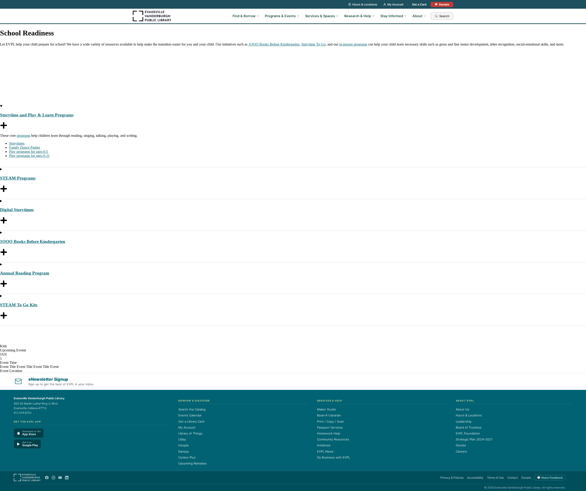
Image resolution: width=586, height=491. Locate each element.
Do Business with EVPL (333, 457)
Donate (461, 445)
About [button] (417, 16)
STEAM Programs (17, 178)
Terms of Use (495, 477)
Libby (182, 439)
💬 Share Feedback (550, 477)
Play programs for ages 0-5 (28, 152)
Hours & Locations (364, 4)
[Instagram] (53, 477)
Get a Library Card (191, 421)
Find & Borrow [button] (244, 16)
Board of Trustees (468, 427)
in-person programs (353, 44)
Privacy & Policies (452, 477)
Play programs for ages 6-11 (29, 156)
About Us (462, 409)
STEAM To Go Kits (18, 304)
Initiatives (324, 445)
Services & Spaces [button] (320, 16)
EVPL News (325, 451)
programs (23, 136)
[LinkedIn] (66, 477)
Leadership (464, 421)
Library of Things (190, 433)
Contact (512, 477)
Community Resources (333, 439)
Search (444, 16)
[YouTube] (60, 477)
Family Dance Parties (24, 147)
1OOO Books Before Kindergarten (273, 44)
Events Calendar (190, 415)
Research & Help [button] (357, 16)
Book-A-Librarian (329, 415)
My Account (395, 4)
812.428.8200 (23, 412)
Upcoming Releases (192, 463)
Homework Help (328, 433)
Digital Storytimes (17, 209)
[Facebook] (47, 477)
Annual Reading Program (24, 273)
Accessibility (475, 477)
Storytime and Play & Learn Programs (36, 115)
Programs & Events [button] (280, 16)
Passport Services (330, 427)
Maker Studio (326, 409)
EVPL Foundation (468, 433)
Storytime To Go (313, 44)
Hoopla (183, 445)
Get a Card (419, 4)
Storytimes (16, 143)
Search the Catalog (192, 409)
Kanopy (183, 451)
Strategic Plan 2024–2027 (474, 439)
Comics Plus (186, 457)
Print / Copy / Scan (330, 421)
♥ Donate (442, 4)
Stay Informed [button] (391, 16)
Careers (461, 451)
